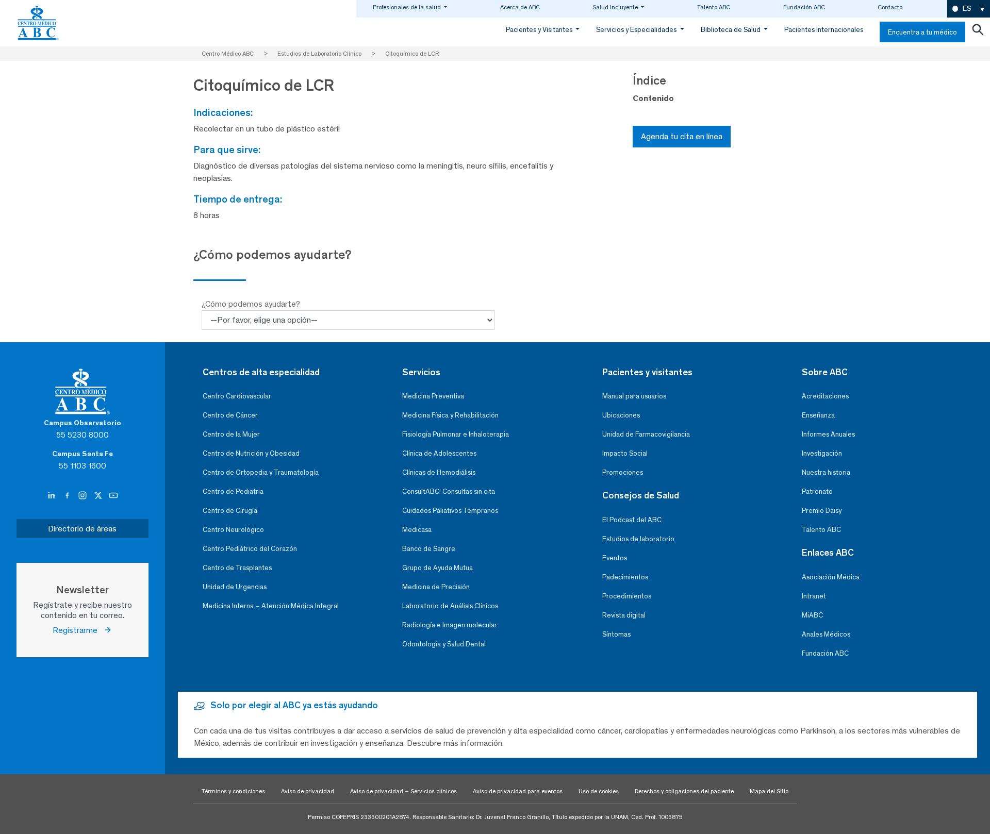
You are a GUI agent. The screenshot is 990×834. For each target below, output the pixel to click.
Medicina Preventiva (433, 396)
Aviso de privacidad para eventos (518, 791)
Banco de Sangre (428, 548)
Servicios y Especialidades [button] (637, 29)
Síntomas (616, 634)
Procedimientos (626, 596)
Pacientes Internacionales (823, 29)
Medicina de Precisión (436, 586)
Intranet (814, 596)
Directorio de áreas (82, 528)
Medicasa (417, 529)
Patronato (817, 491)
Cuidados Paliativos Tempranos (450, 510)
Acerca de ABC (520, 7)
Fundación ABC (804, 7)
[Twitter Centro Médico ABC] (99, 495)
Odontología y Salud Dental (444, 644)
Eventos (614, 558)
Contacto (890, 7)
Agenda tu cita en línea (681, 136)
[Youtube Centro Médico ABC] (113, 495)
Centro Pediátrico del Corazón (250, 548)
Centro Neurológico (233, 529)
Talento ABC (713, 7)
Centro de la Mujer (231, 434)
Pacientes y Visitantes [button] (540, 29)
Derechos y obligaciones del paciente (684, 791)
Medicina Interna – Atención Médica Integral (271, 606)
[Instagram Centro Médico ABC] (83, 495)
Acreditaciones (825, 396)
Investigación (822, 453)
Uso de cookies (599, 791)
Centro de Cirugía (230, 510)
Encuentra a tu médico (922, 32)
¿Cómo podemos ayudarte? (251, 304)
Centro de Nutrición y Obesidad (251, 453)
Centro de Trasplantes (237, 567)
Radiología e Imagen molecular (449, 625)
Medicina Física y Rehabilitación (450, 415)
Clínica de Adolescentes (439, 453)
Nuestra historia (826, 472)
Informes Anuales (828, 434)
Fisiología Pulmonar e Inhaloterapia (455, 434)
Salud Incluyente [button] (615, 7)
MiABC (812, 615)
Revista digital (624, 615)
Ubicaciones (621, 415)
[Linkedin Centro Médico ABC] (52, 495)
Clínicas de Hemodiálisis (438, 472)
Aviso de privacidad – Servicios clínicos (403, 791)
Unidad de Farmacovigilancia (646, 434)
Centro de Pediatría (233, 491)
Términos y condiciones (233, 791)
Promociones (622, 472)
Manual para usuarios (634, 396)
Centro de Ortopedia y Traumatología (261, 472)
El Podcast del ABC (632, 519)
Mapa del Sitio (769, 791)
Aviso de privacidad (307, 791)
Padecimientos (625, 577)
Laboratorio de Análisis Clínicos (450, 606)
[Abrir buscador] (977, 32)
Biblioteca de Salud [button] (731, 29)
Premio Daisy (822, 510)
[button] (968, 9)
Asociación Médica (831, 577)
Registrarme (78, 630)
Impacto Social (625, 453)
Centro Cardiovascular (237, 396)
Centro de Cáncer (230, 415)
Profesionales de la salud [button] (407, 7)
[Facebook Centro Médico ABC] (68, 495)
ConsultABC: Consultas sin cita (448, 491)
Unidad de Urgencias (235, 586)
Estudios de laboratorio (638, 539)
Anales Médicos (826, 634)
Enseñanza (818, 415)
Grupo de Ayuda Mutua (437, 567)
